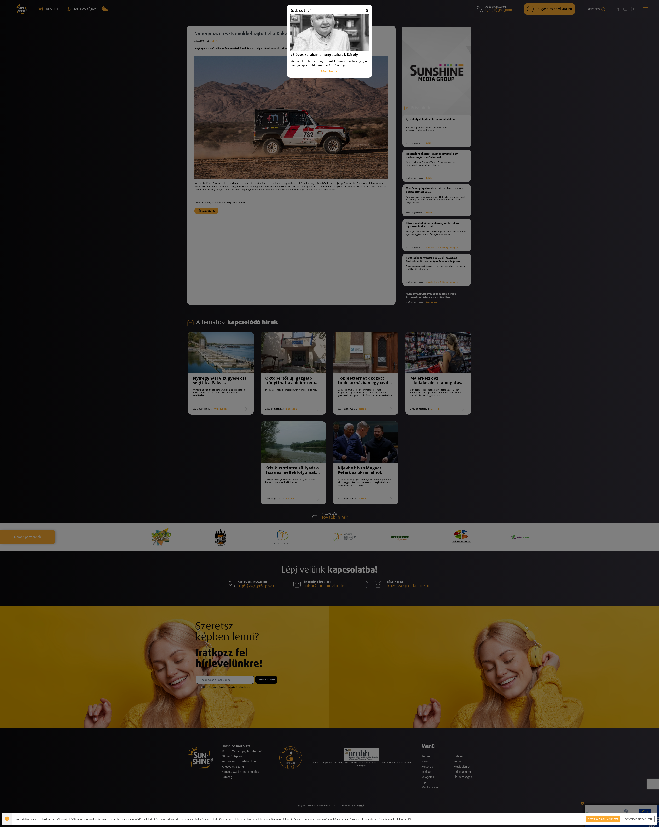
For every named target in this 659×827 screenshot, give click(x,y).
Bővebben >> (329, 71)
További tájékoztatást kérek (638, 819)
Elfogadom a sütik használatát (603, 819)
